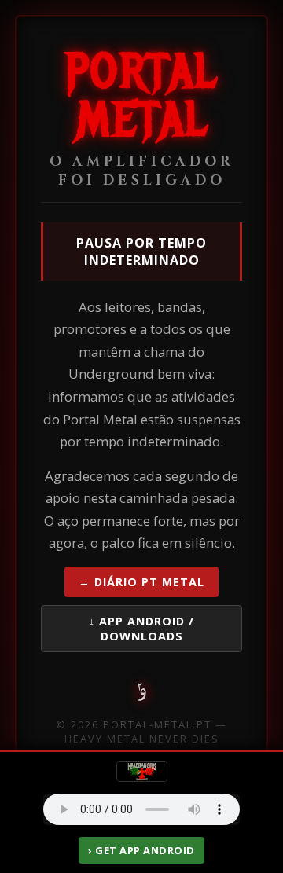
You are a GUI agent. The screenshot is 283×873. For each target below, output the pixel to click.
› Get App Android (141, 850)
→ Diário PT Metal (141, 581)
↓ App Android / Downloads (141, 629)
